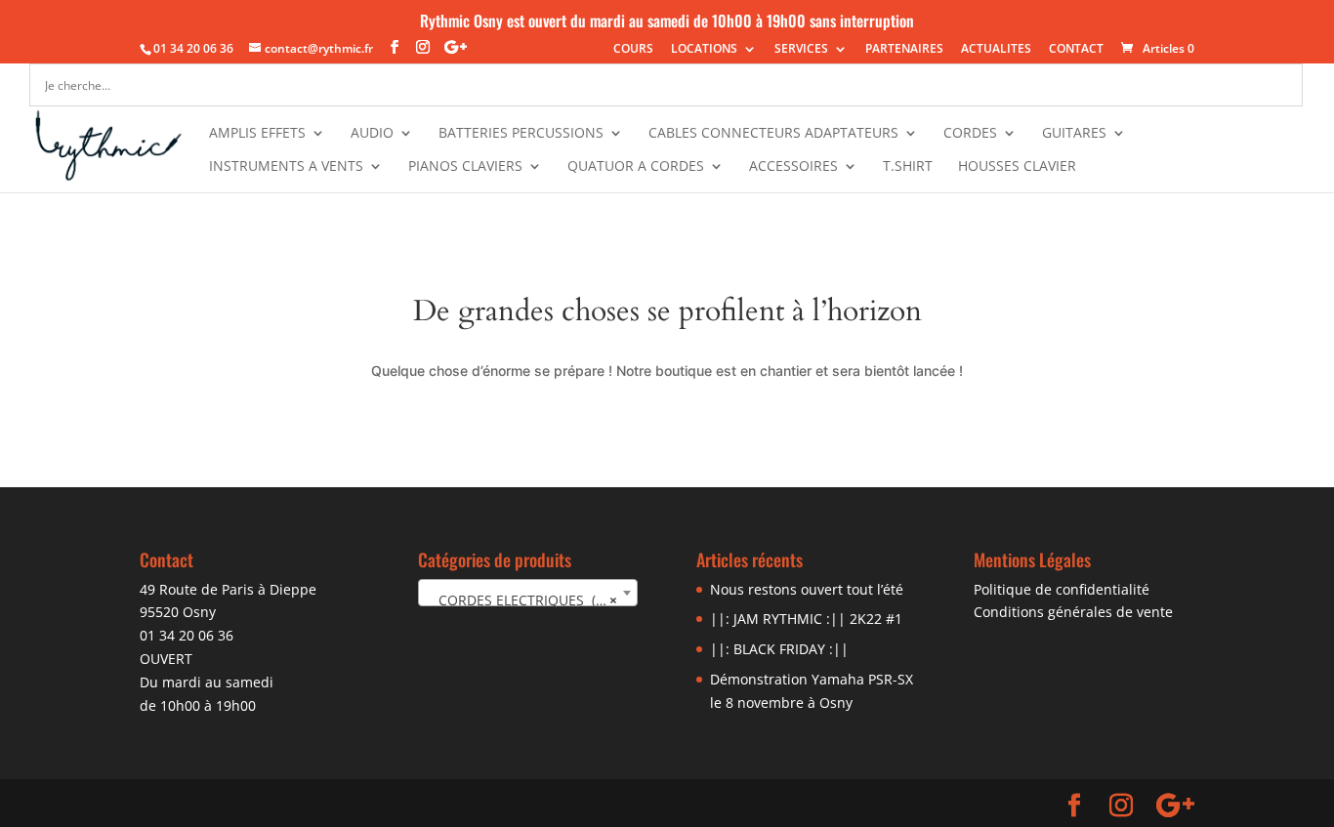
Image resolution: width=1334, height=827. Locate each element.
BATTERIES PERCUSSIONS (521, 134)
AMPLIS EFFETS (257, 134)
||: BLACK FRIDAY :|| (779, 649)
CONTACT (1076, 50)
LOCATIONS (704, 50)
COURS (633, 50)
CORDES (970, 134)
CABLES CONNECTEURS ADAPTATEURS (773, 134)
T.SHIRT (908, 167)
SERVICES (801, 50)
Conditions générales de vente (1073, 611)
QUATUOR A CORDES (635, 167)
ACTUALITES (996, 50)
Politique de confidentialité (1061, 589)
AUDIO (372, 134)
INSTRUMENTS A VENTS (286, 167)
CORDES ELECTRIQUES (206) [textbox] (525, 600)
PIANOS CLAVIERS (465, 167)
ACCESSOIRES (793, 167)
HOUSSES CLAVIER (1017, 167)
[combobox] (528, 592)
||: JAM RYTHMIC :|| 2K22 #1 (806, 618)
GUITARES (1074, 134)
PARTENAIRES (904, 50)
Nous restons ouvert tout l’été (806, 589)
